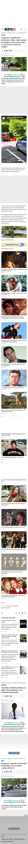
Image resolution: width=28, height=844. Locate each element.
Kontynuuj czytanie (14, 753)
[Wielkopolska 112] (10, 29)
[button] (2, 29)
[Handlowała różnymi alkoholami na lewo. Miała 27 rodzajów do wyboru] (23, 654)
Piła (2, 760)
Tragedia (16, 606)
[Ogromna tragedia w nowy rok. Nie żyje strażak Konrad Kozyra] (23, 670)
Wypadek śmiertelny (6, 607)
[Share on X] (5, 51)
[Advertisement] (14, 14)
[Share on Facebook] (16, 613)
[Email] (7, 51)
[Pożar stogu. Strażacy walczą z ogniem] (23, 624)
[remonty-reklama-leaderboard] (14, 244)
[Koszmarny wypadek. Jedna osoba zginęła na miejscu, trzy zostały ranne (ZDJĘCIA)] (23, 638)
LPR (12, 606)
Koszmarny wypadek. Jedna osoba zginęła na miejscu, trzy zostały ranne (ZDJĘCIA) (9, 636)
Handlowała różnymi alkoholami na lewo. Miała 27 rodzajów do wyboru (9, 651)
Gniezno (9, 606)
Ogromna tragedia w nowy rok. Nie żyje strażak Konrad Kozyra (9, 667)
